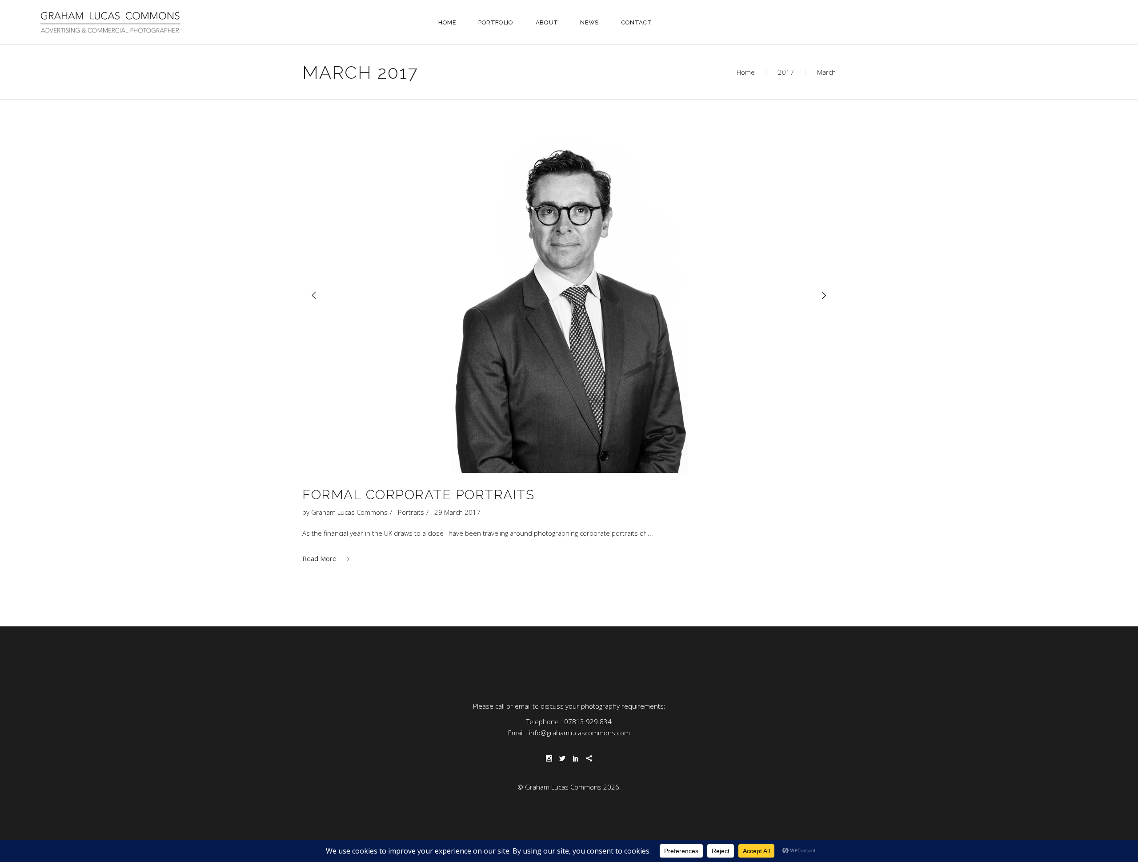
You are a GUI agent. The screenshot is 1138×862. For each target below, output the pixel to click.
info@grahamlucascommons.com (579, 732)
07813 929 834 (588, 721)
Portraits (411, 512)
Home (746, 72)
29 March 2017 (457, 512)
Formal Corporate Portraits (418, 494)
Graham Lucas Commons (349, 512)
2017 (786, 72)
